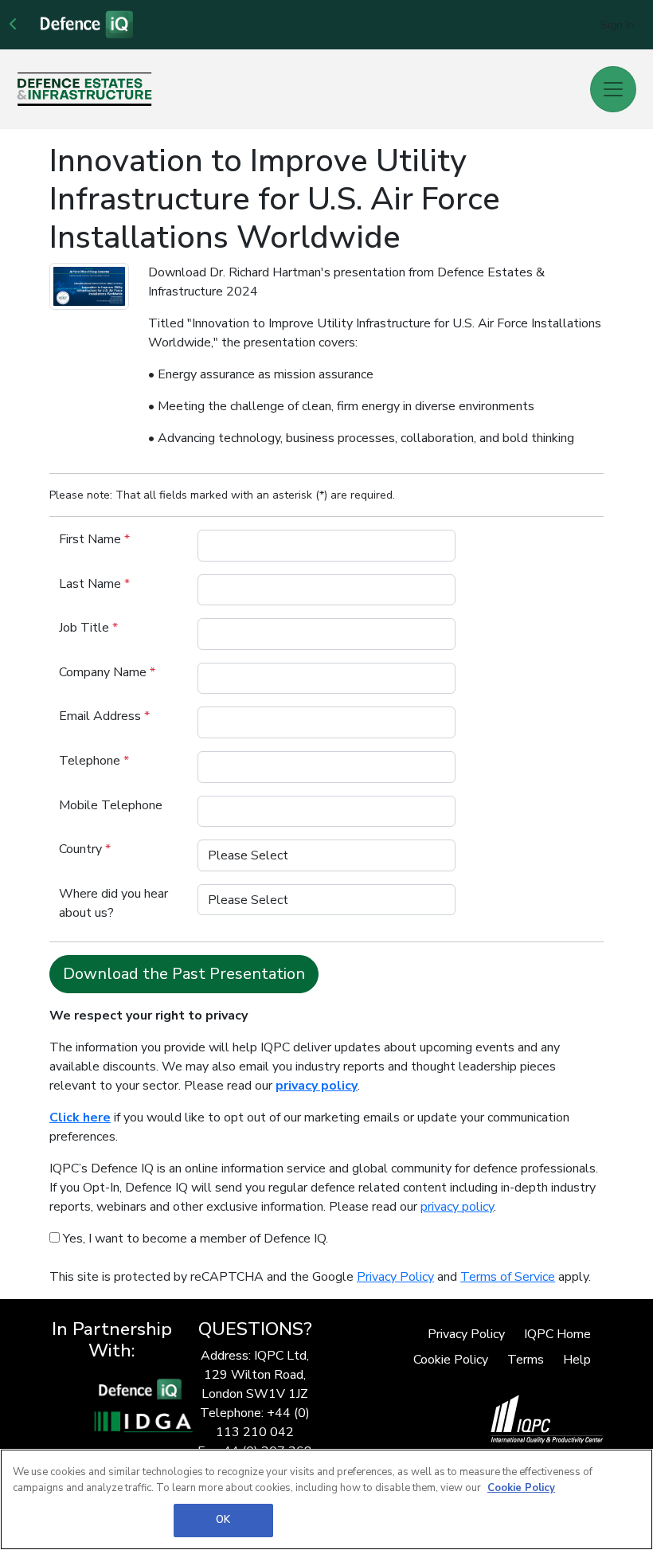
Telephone (94, 760)
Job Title (88, 627)
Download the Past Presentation (184, 973)
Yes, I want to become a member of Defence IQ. (194, 1238)
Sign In (617, 25)
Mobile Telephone (110, 805)
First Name (94, 539)
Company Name (107, 672)
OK (223, 1520)
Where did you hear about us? (113, 903)
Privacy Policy (395, 1277)
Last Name (94, 584)
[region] (326, 1499)
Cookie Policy (450, 1359)
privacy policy (457, 1206)
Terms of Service (507, 1277)
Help (577, 1359)
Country (85, 849)
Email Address (104, 716)
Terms (525, 1359)
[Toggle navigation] (613, 89)
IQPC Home (557, 1334)
